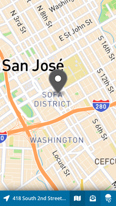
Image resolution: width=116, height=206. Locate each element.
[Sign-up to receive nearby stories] (93, 198)
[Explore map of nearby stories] (58, 95)
